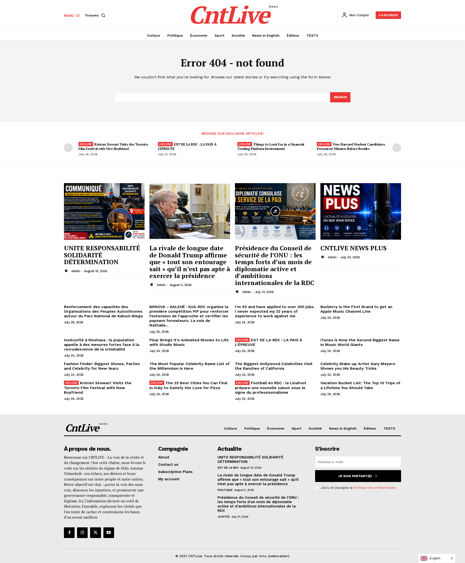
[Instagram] (82, 532)
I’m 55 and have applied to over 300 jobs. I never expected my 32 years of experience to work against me (275, 311)
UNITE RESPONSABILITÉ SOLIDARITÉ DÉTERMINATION (102, 255)
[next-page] (396, 147)
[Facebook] (69, 532)
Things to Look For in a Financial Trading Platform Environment (270, 146)
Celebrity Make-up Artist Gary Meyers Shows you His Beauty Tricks (357, 366)
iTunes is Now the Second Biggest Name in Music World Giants (360, 342)
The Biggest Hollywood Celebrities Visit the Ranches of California (274, 366)
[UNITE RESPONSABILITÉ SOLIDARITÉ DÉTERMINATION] (104, 211)
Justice (223, 516)
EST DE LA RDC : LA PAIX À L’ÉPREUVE (187, 146)
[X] (95, 532)
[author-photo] (67, 271)
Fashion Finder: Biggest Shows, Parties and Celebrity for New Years (102, 366)
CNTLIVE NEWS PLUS (353, 248)
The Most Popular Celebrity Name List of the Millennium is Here (189, 366)
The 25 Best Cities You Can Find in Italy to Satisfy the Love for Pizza (188, 385)
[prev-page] (68, 147)
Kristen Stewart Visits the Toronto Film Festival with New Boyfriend (113, 146)
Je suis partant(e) (355, 476)
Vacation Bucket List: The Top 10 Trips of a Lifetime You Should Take (360, 385)
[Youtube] (108, 532)
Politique (225, 490)
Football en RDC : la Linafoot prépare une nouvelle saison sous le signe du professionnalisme (270, 387)
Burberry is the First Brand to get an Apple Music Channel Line (356, 309)
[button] (96, 15)
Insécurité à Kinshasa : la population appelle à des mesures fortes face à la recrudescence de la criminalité (101, 344)
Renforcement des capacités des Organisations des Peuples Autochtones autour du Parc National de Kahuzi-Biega (103, 311)
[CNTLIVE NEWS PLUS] (360, 211)
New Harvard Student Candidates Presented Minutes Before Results (351, 146)
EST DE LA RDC (228, 467)
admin (75, 271)
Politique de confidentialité (374, 488)
